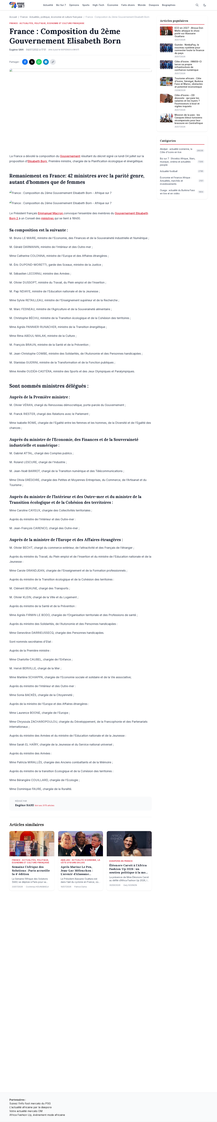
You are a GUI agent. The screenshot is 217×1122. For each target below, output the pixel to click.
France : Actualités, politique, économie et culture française (51, 17)
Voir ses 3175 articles (44, 805)
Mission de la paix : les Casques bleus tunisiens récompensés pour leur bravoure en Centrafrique (189, 119)
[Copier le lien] (53, 62)
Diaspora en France (120, 861)
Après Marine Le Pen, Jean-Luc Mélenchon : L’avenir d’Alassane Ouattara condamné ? (77, 870)
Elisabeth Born (37, 161)
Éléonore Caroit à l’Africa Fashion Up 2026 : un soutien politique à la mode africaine (129, 869)
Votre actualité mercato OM (26, 1111)
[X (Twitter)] (32, 62)
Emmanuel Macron (51, 213)
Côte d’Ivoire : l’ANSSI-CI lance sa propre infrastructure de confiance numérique (188, 65)
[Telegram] (46, 62)
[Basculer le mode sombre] (205, 5)
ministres (47, 218)
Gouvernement (70, 156)
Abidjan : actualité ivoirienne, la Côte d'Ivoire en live (80, 861)
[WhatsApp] (39, 62)
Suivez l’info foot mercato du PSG (30, 1103)
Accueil (13, 17)
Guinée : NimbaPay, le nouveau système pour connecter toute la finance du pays (189, 48)
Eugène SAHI (25, 805)
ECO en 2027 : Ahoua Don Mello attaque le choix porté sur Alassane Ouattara (189, 32)
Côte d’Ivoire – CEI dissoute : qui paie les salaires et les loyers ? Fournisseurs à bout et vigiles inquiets (187, 101)
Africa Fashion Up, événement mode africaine (37, 1114)
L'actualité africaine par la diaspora (30, 1107)
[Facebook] (25, 62)
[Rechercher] (197, 5)
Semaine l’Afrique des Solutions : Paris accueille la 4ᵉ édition (31, 870)
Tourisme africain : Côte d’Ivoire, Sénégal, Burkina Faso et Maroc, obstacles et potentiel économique (189, 82)
